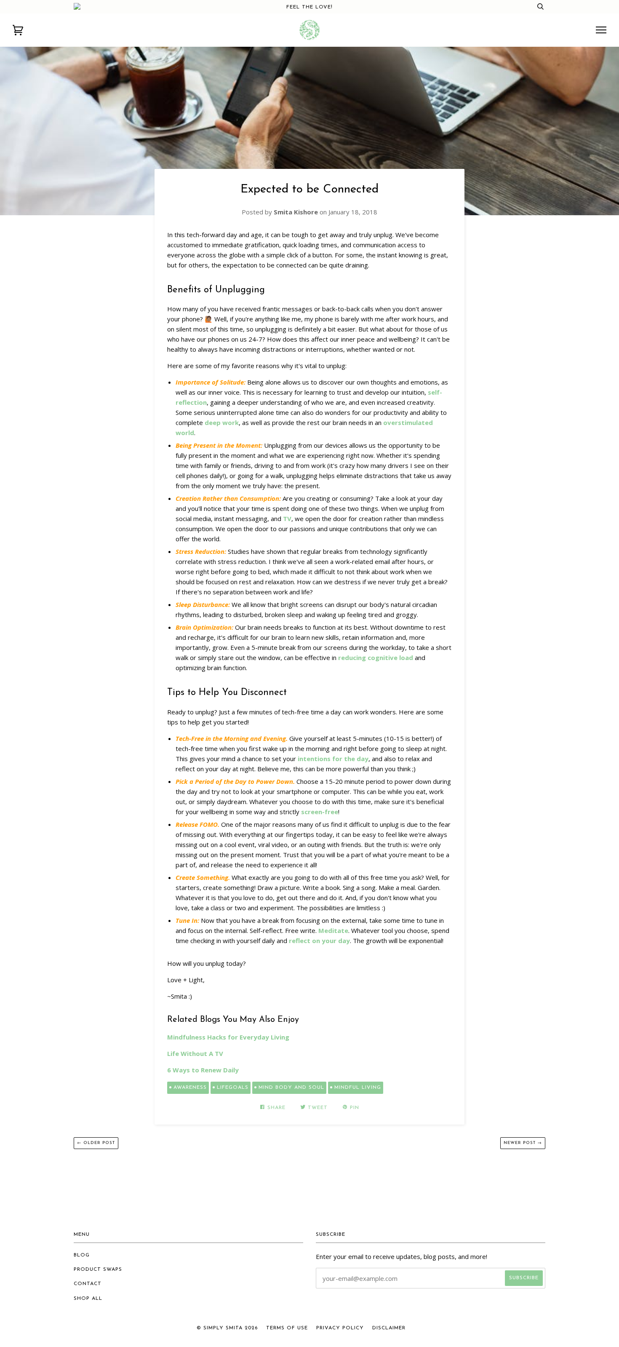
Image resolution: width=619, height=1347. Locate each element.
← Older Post (96, 1143)
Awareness (190, 1087)
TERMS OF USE (287, 1328)
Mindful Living (357, 1087)
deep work (222, 422)
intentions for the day (333, 758)
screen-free (319, 811)
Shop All (88, 1298)
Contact (87, 1283)
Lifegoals (232, 1087)
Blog (82, 1255)
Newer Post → (523, 1143)
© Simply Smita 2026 (227, 1328)
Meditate (333, 930)
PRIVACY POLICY (340, 1328)
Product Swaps (98, 1269)
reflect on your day (319, 940)
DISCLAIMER (389, 1328)
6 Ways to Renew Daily (203, 1070)
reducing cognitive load (375, 657)
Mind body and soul (291, 1087)
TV (287, 518)
